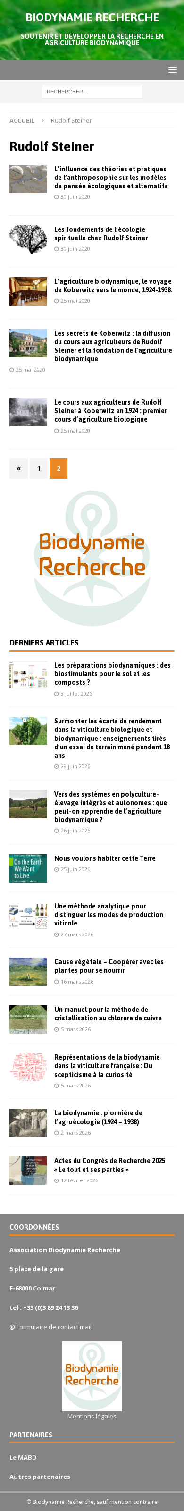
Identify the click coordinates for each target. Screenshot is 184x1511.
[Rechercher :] (92, 91)
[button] (171, 69)
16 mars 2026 (77, 981)
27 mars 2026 (77, 934)
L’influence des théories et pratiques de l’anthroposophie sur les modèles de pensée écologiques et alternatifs (111, 177)
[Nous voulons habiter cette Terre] (28, 868)
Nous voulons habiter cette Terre (105, 858)
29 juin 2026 (75, 766)
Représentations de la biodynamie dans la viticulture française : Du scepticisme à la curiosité (107, 1065)
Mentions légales (92, 1416)
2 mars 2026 (76, 1132)
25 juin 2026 (75, 869)
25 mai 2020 (75, 300)
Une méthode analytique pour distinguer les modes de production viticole (108, 914)
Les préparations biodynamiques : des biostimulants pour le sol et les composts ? (112, 674)
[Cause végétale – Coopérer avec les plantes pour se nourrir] (28, 972)
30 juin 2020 (75, 196)
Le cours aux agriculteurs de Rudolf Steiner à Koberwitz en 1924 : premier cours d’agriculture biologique (110, 411)
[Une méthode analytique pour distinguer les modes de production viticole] (28, 916)
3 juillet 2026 (76, 693)
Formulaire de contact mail (54, 1327)
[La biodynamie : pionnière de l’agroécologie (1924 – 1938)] (28, 1123)
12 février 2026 (79, 1180)
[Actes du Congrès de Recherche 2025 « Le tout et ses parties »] (28, 1170)
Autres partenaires (39, 1476)
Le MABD (23, 1457)
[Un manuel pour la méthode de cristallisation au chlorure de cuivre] (28, 1019)
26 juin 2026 (75, 830)
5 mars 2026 (76, 1029)
